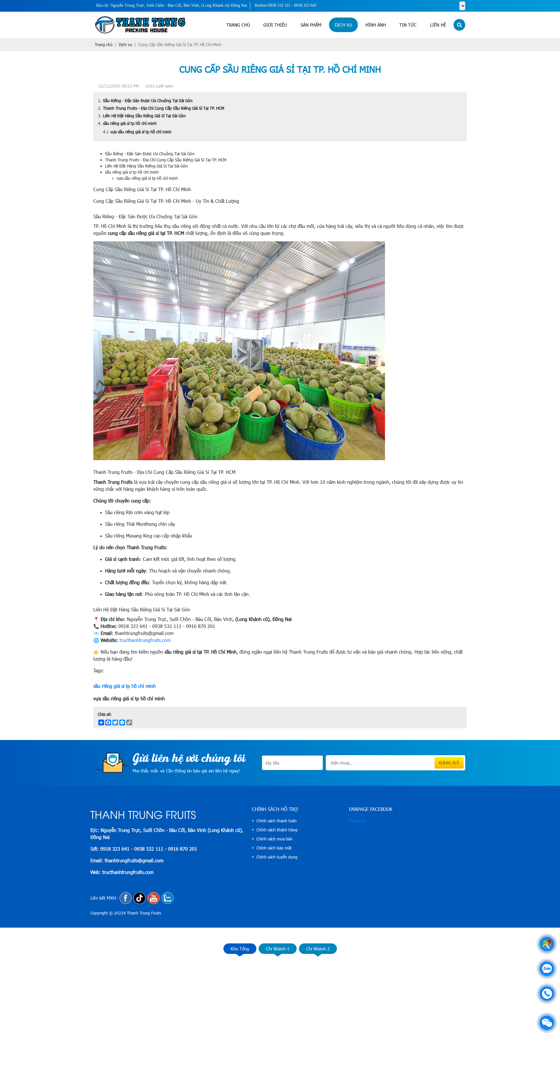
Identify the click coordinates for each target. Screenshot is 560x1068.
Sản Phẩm (311, 24)
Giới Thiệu (275, 24)
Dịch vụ (343, 24)
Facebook (357, 820)
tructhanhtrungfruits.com (145, 640)
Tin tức (407, 24)
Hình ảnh (375, 24)
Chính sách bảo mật (274, 847)
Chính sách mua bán (274, 838)
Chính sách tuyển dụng (277, 856)
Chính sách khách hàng (277, 829)
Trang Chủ (238, 24)
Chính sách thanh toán (276, 820)
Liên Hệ (438, 24)
